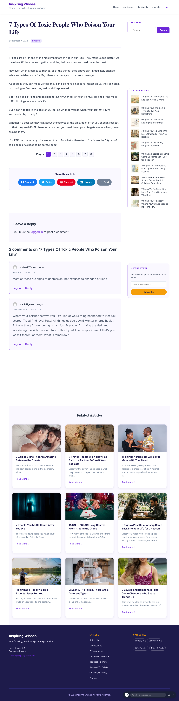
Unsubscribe (96, 645)
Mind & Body (157, 648)
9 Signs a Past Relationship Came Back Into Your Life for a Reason (155, 156)
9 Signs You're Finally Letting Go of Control (152, 121)
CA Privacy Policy (98, 672)
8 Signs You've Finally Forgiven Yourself (152, 144)
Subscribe (149, 292)
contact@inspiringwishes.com (22, 655)
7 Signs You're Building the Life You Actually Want (154, 98)
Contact (94, 678)
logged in (37, 232)
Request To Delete (99, 667)
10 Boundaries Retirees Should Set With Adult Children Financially (153, 180)
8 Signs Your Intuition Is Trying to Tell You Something (153, 111)
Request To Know (98, 661)
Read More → (23, 478)
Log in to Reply (23, 288)
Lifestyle (156, 7)
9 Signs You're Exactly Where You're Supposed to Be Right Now (154, 203)
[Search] (167, 7)
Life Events (128, 7)
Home (116, 7)
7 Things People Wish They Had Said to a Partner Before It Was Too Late (88, 460)
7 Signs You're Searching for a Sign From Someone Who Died (154, 192)
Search (163, 30)
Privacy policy (96, 651)
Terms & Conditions (99, 656)
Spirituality (142, 7)
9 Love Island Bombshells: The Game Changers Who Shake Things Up (140, 593)
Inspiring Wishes (22, 4)
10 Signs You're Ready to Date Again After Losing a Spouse (154, 168)
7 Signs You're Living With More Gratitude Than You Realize (154, 133)
